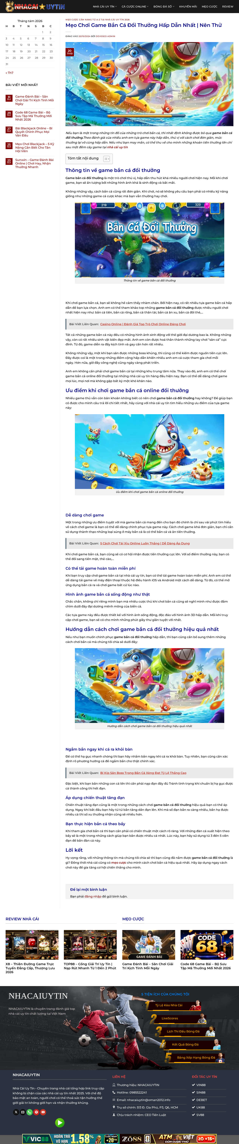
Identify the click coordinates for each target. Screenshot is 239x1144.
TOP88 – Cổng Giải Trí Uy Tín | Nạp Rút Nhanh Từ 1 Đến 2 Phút (90, 966)
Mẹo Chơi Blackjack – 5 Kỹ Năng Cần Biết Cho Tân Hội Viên (34, 147)
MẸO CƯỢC (209, 6)
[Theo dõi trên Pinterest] (36, 1112)
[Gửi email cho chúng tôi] (23, 1112)
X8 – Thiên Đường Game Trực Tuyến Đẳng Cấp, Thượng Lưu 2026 (30, 968)
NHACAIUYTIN (38, 995)
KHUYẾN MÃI (188, 6)
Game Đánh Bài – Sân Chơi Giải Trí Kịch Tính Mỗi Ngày (34, 100)
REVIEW (227, 6)
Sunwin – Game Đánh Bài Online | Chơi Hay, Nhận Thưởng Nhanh (34, 163)
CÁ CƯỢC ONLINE (134, 6)
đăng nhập (93, 896)
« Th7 (9, 73)
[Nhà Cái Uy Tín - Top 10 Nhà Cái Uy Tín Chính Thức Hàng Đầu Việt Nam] (36, 7)
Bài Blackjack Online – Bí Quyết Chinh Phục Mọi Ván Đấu (33, 132)
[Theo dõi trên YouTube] (43, 1112)
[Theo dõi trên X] (16, 1112)
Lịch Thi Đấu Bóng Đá (183, 1031)
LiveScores (170, 1018)
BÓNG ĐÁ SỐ (162, 6)
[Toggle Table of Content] (104, 159)
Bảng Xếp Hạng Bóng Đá (196, 1057)
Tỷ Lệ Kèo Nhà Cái (168, 1005)
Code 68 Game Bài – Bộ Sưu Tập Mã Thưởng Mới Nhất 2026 (33, 116)
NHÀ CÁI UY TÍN (103, 6)
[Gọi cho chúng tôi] (30, 1112)
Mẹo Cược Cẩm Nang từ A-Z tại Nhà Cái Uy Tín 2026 (98, 19)
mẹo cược (118, 862)
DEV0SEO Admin (105, 36)
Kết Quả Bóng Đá (185, 1044)
